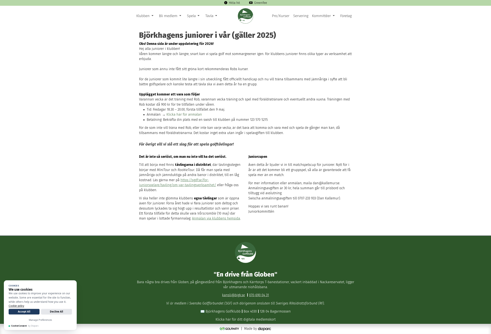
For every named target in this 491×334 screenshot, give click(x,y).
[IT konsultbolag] (264, 329)
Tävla (209, 16)
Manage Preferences (40, 320)
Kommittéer (321, 16)
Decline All (56, 311)
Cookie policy (16, 306)
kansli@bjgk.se (233, 295)
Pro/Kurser (280, 16)
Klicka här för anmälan (184, 115)
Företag (346, 16)
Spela (191, 16)
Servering (300, 16)
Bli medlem (168, 16)
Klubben (143, 16)
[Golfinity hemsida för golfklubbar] (230, 329)
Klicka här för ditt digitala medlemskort (246, 320)
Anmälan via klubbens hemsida (216, 218)
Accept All (24, 311)
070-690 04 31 (259, 295)
